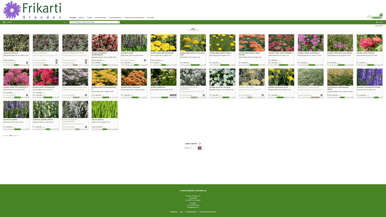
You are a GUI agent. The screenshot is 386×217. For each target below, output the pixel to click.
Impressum (173, 212)
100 (15, 135)
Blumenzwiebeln (115, 17)
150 (17, 135)
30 (10, 135)
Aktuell (81, 17)
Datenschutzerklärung (208, 212)
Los (200, 148)
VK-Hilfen (150, 17)
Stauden (72, 17)
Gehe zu (187, 148)
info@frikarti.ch (193, 207)
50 (12, 135)
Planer (89, 17)
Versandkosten (191, 212)
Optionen (173, 95)
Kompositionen (100, 17)
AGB (181, 212)
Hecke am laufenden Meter (134, 17)
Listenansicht (379, 26)
